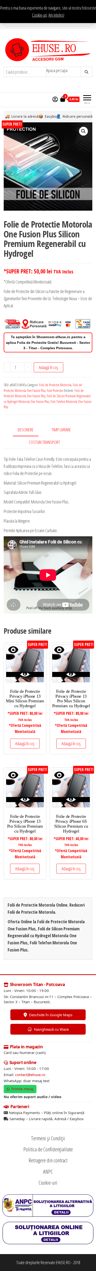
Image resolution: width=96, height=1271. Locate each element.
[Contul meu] (55, 99)
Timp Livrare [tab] (61, 430)
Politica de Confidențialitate (48, 1149)
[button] (83, 131)
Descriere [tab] (25, 430)
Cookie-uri (39, 15)
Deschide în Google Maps (50, 1014)
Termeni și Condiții (48, 1138)
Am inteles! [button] (56, 15)
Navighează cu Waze (51, 1029)
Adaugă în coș (48, 367)
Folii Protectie (55, 390)
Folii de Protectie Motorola (55, 385)
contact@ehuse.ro (30, 1074)
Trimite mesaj (22, 1089)
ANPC (48, 1171)
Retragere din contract (48, 1160)
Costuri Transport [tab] (44, 442)
